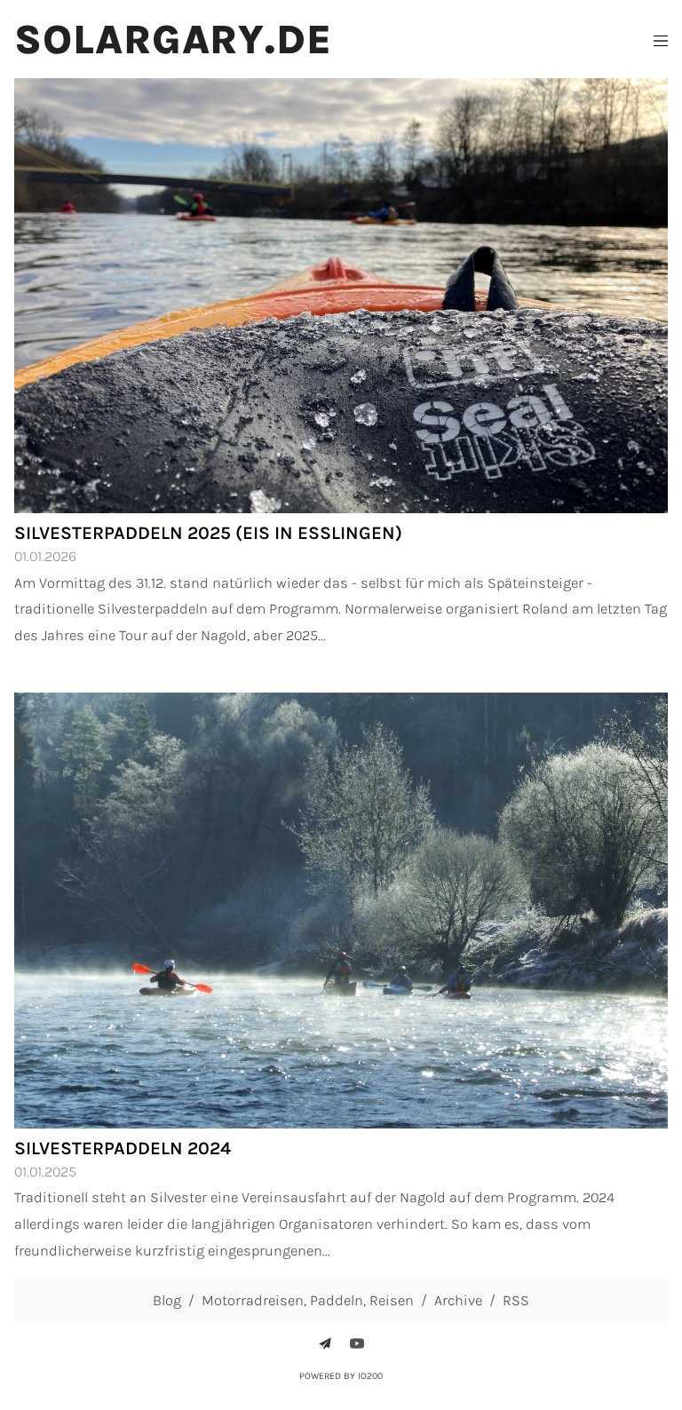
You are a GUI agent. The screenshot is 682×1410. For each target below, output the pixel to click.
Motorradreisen (253, 1300)
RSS (516, 1300)
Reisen (391, 1300)
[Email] (325, 1343)
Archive (458, 1300)
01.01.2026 (45, 556)
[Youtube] (357, 1343)
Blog (167, 1300)
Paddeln (336, 1300)
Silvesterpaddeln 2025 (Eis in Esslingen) (208, 532)
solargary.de (173, 40)
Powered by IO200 (341, 1376)
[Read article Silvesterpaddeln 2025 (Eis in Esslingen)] (341, 296)
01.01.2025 (45, 1171)
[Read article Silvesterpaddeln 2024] (341, 911)
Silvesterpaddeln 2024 (122, 1148)
